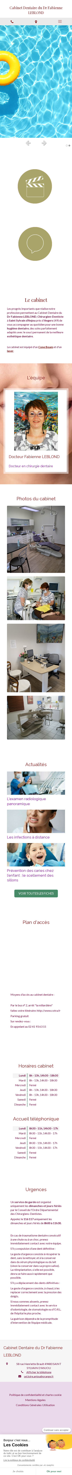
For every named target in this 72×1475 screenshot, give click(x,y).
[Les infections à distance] (36, 821)
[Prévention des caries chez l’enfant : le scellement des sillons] (36, 854)
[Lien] (36, 188)
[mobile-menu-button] (60, 21)
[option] (36, 81)
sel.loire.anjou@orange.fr (39, 1376)
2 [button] (69, 145)
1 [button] (67, 145)
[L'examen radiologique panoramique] (36, 783)
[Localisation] (36, 21)
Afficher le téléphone (38, 1372)
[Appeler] (12, 21)
